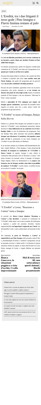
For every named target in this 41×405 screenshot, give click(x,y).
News (4, 11)
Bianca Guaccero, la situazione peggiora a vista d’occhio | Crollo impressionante (9, 263)
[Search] (38, 3)
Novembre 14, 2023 (17, 26)
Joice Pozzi (6, 26)
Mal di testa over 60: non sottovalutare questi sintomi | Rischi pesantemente (31, 263)
